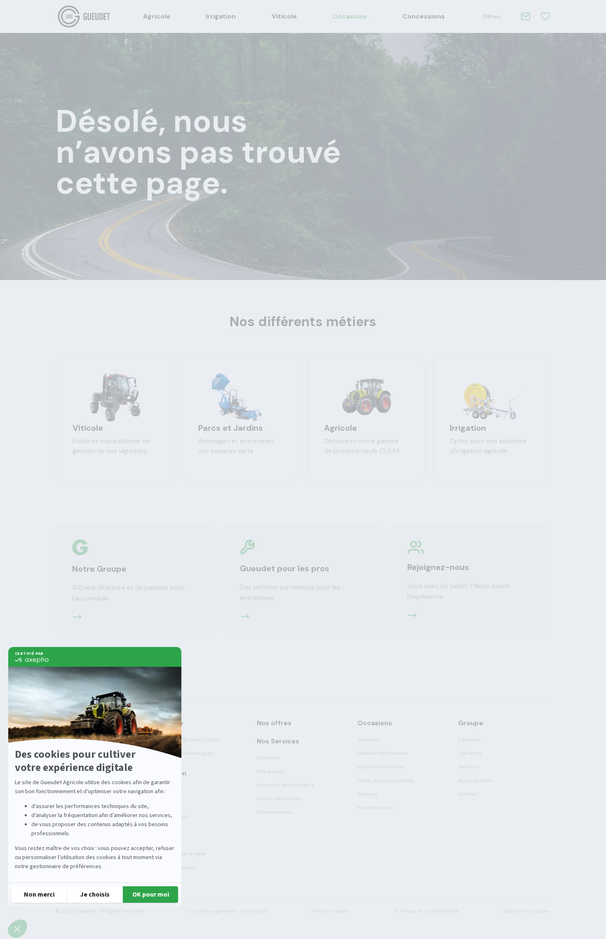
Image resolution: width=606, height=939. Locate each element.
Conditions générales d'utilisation (227, 911)
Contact (468, 794)
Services (468, 767)
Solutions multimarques (185, 753)
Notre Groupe (99, 568)
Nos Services (278, 741)
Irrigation (221, 16)
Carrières (470, 753)
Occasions (349, 16)
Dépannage (271, 771)
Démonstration (275, 812)
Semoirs (367, 794)
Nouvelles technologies (285, 785)
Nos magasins (475, 780)
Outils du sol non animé (385, 780)
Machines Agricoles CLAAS (188, 739)
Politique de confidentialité (426, 911)
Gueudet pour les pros (284, 568)
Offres (491, 16)
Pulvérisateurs (375, 807)
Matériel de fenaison (382, 753)
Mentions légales (330, 911)
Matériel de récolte (381, 767)
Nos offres (274, 723)
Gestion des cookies (526, 911)
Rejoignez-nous (438, 567)
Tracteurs (369, 739)
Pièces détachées (279, 798)
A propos (469, 739)
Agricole (156, 16)
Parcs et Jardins (230, 428)
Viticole (284, 16)
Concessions (423, 16)
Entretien (268, 757)
